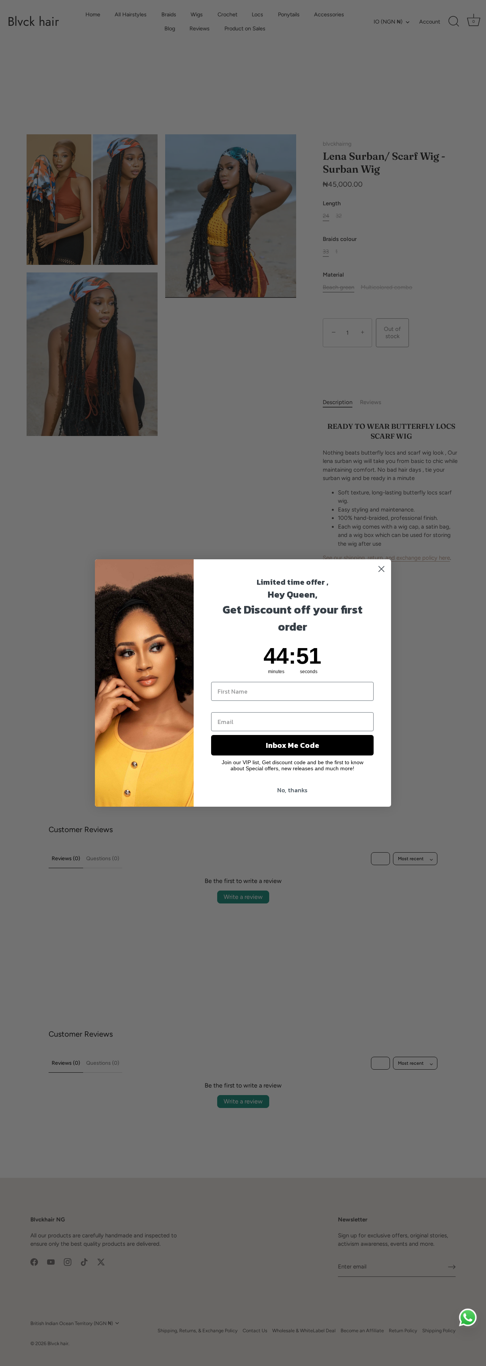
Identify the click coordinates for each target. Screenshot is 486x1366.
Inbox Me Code (292, 745)
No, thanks (292, 790)
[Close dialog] (381, 569)
